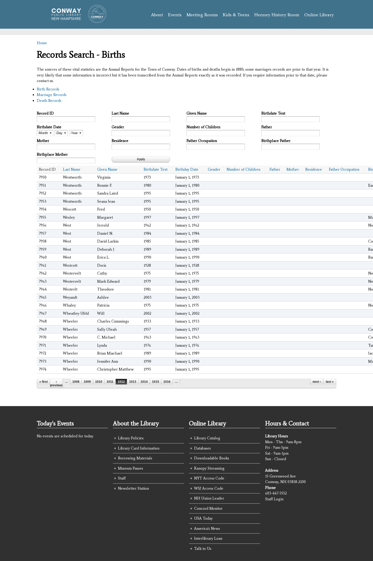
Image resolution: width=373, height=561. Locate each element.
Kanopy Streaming (209, 468)
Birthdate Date (49, 127)
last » (330, 381)
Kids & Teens (236, 14)
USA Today (203, 518)
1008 (75, 381)
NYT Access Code (209, 478)
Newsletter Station (133, 488)
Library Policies (131, 438)
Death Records (49, 100)
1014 (144, 381)
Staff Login (274, 499)
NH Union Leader (209, 498)
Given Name (197, 113)
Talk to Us (202, 548)
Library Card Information (138, 448)
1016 (167, 381)
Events (174, 14)
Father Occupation (202, 140)
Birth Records (48, 89)
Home (42, 43)
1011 (110, 381)
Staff (122, 478)
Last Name (120, 113)
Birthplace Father (276, 140)
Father (266, 127)
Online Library (319, 14)
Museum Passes (130, 468)
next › (317, 381)
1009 (87, 381)
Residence (120, 140)
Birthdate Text (273, 113)
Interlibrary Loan (208, 538)
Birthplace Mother (52, 154)
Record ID (45, 113)
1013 (132, 381)
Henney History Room (276, 14)
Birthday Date (186, 169)
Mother (43, 140)
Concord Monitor (208, 508)
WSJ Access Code (208, 488)
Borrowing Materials (135, 458)
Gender (118, 127)
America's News (207, 528)
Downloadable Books (211, 458)
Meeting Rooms (202, 14)
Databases (202, 448)
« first (43, 381)
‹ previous (56, 383)
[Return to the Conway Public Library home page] (77, 21)
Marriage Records (51, 94)
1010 (98, 381)
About (157, 14)
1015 (155, 381)
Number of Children (203, 127)
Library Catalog (207, 438)
